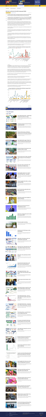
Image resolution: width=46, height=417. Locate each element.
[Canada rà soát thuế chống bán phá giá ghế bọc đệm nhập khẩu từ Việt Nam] (11, 356)
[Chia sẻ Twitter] (6, 18)
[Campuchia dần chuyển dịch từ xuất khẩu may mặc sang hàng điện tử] (11, 265)
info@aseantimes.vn (41, 414)
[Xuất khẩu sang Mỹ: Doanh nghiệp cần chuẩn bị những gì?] (11, 200)
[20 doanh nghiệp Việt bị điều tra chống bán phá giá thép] (11, 184)
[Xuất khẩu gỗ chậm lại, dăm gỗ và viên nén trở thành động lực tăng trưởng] (11, 290)
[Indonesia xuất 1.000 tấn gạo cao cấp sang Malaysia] (11, 233)
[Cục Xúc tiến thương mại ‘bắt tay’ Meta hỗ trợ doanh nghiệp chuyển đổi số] (11, 405)
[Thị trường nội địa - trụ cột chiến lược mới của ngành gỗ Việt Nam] (11, 315)
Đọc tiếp (8, 113)
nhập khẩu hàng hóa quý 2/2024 (16, 109)
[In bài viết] (6, 20)
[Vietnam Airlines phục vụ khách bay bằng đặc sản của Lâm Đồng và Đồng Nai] (11, 134)
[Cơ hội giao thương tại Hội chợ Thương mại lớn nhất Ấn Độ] (11, 126)
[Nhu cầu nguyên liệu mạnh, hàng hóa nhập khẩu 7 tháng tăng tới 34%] (11, 388)
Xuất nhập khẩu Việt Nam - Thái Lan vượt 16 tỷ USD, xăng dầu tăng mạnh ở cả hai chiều (24, 296)
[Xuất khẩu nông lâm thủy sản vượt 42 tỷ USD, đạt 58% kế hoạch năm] (11, 380)
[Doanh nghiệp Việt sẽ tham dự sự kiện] (11, 364)
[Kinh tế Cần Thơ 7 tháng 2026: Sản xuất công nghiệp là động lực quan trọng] (11, 249)
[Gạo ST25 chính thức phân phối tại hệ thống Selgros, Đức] (11, 192)
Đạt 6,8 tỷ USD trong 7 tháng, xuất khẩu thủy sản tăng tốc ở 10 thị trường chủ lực (24, 157)
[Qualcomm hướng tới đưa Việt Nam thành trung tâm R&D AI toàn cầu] (7, 2)
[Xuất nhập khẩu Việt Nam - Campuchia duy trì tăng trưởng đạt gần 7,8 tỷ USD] (11, 306)
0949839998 (41, 415)
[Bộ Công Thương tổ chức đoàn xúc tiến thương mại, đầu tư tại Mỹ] (11, 151)
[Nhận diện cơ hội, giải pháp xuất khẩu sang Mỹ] (11, 257)
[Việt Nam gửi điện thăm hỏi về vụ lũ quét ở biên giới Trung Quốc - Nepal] (21, 2)
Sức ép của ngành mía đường (23, 222)
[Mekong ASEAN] (37, 2)
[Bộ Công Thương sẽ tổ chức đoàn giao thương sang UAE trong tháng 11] (11, 339)
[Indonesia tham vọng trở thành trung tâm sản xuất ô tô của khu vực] (11, 396)
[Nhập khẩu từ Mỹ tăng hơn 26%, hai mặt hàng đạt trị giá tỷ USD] (11, 241)
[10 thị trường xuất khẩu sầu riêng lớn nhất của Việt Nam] (11, 347)
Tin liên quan (9, 111)
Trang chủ (7, 8)
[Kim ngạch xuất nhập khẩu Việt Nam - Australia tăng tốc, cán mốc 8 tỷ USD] (11, 323)
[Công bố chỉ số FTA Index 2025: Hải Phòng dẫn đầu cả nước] (11, 208)
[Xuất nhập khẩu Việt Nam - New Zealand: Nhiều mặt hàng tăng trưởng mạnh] (11, 274)
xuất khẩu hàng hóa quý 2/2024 (9, 109)
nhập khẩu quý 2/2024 (16, 108)
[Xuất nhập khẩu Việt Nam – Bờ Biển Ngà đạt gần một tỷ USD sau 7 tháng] (11, 118)
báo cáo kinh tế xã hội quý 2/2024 (22, 108)
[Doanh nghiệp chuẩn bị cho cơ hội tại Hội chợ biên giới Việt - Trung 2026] (11, 175)
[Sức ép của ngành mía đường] (11, 225)
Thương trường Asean (13, 8)
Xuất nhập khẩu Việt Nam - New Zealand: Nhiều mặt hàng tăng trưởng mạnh (24, 272)
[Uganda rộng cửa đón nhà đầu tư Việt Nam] (11, 282)
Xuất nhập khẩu (19, 8)
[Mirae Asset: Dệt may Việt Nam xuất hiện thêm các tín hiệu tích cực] (11, 167)
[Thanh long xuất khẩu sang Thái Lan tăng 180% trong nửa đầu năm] (11, 372)
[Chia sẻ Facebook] (6, 16)
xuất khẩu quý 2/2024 (10, 108)
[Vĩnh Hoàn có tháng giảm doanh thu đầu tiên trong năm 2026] (11, 216)
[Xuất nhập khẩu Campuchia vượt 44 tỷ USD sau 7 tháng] (11, 331)
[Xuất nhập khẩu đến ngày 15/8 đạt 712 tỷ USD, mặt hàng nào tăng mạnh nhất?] (11, 143)
